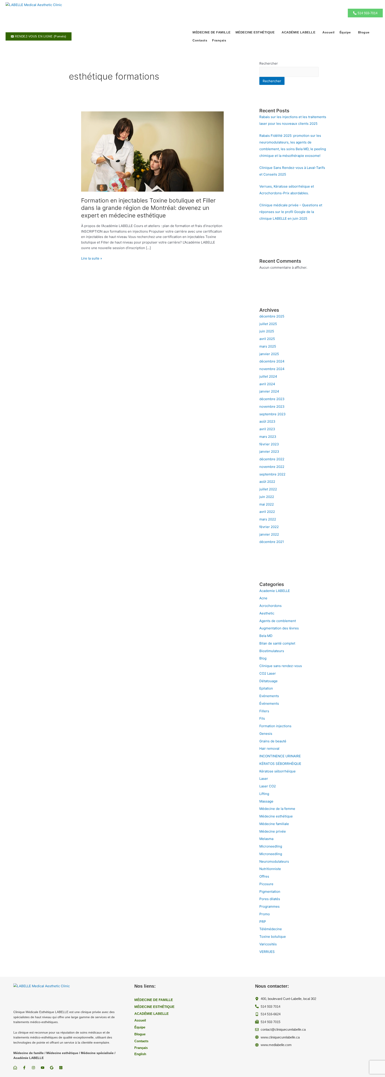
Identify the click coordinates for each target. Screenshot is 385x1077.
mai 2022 (266, 504)
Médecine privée (272, 831)
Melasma (266, 839)
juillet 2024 (268, 376)
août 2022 (267, 481)
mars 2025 (267, 346)
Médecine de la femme (277, 809)
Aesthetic (266, 613)
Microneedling (270, 846)
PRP (262, 921)
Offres (264, 876)
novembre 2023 (272, 406)
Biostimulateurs (271, 651)
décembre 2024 (272, 361)
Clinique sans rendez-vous (280, 666)
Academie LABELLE (274, 591)
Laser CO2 (267, 786)
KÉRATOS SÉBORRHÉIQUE (280, 764)
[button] (256, 32)
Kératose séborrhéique (277, 771)
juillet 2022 (268, 489)
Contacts (199, 40)
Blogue (364, 32)
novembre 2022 (271, 467)
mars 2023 (267, 436)
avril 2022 (267, 512)
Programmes (269, 906)
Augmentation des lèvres (279, 628)
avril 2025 (267, 339)
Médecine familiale (274, 824)
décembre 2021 (271, 542)
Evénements (269, 696)
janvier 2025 (269, 354)
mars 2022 (267, 519)
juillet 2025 (268, 324)
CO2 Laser (267, 673)
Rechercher (268, 63)
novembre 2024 (272, 369)
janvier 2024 (269, 391)
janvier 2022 (269, 534)
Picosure (266, 884)
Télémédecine (270, 929)
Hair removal (269, 748)
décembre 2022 (271, 459)
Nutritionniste (270, 869)
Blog (262, 658)
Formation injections (275, 726)
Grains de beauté (272, 741)
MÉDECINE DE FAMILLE (211, 32)
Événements (269, 703)
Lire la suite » (91, 258)
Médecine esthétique (276, 816)
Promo (264, 914)
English (140, 1054)
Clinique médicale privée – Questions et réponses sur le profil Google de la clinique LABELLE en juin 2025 (290, 212)
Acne (263, 598)
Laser (263, 778)
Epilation (266, 688)
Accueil (328, 32)
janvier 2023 (269, 451)
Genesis (265, 733)
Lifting (264, 794)
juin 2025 (266, 331)
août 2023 (267, 421)
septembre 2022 (272, 474)
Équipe (345, 32)
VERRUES (267, 952)
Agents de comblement (277, 621)
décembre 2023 (272, 399)
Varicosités (268, 944)
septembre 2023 (272, 414)
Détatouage (268, 681)
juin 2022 (266, 497)
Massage (266, 801)
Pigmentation (269, 891)
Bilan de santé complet (277, 643)
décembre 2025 (271, 316)
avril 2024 (267, 384)
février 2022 (269, 527)
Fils (262, 718)
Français (219, 40)
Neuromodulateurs (274, 861)
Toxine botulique (272, 936)
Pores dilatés (269, 899)
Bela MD (265, 636)
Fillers (264, 711)
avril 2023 (267, 429)
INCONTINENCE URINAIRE (280, 756)
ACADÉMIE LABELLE (298, 32)
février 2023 (269, 444)
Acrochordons (270, 606)
